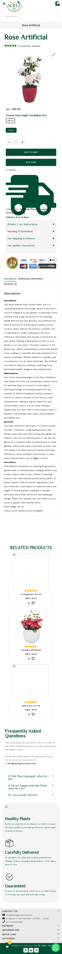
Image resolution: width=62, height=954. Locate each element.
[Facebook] (25, 950)
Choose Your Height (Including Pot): (26, 115)
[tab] (11, 278)
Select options (29, 659)
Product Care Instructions (22, 224)
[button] (31, 224)
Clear (11, 130)
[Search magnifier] (57, 17)
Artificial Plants (28, 209)
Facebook (23, 511)
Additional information (30, 278)
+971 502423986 (14, 922)
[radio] (10, 121)
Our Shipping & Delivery (21, 238)
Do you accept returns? (23, 794)
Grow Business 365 (28, 945)
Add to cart (31, 152)
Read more (29, 603)
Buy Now (31, 162)
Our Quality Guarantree (21, 245)
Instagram (38, 511)
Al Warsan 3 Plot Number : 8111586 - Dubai (27, 918)
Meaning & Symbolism (20, 231)
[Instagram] (36, 950)
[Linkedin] (31, 950)
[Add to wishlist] (33, 603)
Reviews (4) (10, 284)
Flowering (19, 212)
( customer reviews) (29, 46)
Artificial (8, 317)
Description (10, 278)
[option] (31, 77)
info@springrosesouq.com (22, 763)
